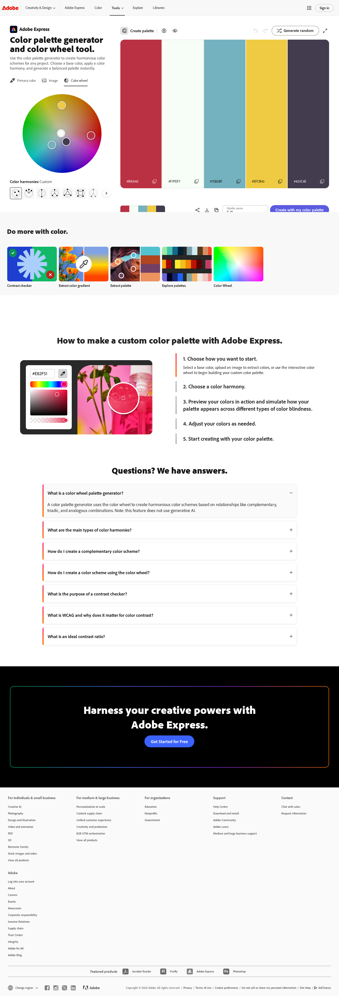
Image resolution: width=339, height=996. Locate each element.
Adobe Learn (221, 827)
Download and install (226, 813)
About (11, 888)
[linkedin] (73, 987)
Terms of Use (203, 988)
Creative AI (14, 806)
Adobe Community (224, 820)
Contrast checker (19, 285)
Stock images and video (22, 853)
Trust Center (15, 935)
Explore (138, 7)
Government (152, 820)
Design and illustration (21, 820)
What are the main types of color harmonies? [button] (90, 530)
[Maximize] (325, 31)
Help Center (220, 806)
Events (12, 901)
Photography (15, 813)
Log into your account (21, 881)
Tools (116, 8)
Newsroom (14, 908)
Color (98, 7)
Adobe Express (75, 7)
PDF (10, 833)
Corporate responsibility (22, 915)
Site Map (305, 988)
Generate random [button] (299, 30)
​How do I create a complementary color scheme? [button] (94, 551)
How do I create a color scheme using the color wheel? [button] (99, 572)
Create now (32, 264)
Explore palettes (174, 285)
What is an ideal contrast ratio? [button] (76, 636)
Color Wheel (223, 285)
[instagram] (55, 987)
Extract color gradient (74, 285)
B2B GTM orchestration (90, 833)
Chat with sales (290, 806)
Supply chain (15, 928)
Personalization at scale (90, 806)
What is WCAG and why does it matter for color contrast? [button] (100, 615)
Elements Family (18, 847)
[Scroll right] (106, 193)
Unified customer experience (93, 820)
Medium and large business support (235, 833)
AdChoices (324, 988)
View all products (18, 860)
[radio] (16, 193)
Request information (293, 813)
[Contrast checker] (164, 31)
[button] (309, 8)
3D (9, 840)
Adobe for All (16, 948)
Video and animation (20, 827)
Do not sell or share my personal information (269, 988)
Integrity (13, 941)
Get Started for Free (169, 741)
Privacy (187, 988)
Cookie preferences (226, 988)
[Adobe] (10, 8)
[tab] (23, 80)
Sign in (324, 8)
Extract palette (120, 285)
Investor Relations (19, 921)
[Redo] (266, 31)
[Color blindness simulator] (175, 31)
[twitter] (64, 987)
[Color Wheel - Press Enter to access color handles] (62, 133)
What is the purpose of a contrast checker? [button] (87, 593)
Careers (12, 895)
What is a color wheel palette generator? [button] (85, 493)
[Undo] (256, 31)
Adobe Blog (15, 955)
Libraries (159, 7)
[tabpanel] (62, 144)
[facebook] (47, 987)
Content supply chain (89, 813)
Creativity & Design (39, 7)
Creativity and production (91, 827)
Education (151, 806)
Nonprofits (151, 813)
